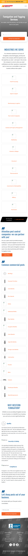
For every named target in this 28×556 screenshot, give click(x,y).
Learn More (7, 255)
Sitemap (20, 541)
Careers (20, 534)
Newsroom (7, 541)
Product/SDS (8, 539)
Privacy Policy (8, 532)
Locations (8, 534)
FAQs (20, 539)
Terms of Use (20, 532)
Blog (20, 537)
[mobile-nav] (26, 6)
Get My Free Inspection (11, 513)
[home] (7, 6)
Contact (8, 537)
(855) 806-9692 (19, 1)
